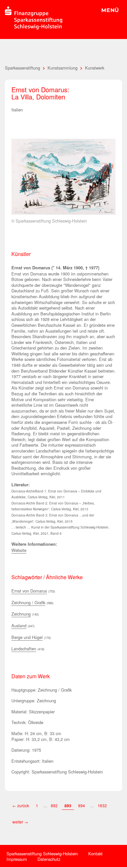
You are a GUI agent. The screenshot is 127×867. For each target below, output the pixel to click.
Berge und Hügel (27, 637)
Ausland (18, 625)
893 (67, 806)
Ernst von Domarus (29, 591)
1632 (102, 805)
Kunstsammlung (63, 68)
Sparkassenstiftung (22, 68)
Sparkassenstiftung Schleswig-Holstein (42, 853)
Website (18, 550)
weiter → (20, 821)
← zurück (20, 805)
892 (54, 805)
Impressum (17, 859)
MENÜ (110, 10)
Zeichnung (21, 614)
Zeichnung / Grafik (28, 602)
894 (81, 805)
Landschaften (23, 648)
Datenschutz (48, 859)
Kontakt (95, 853)
